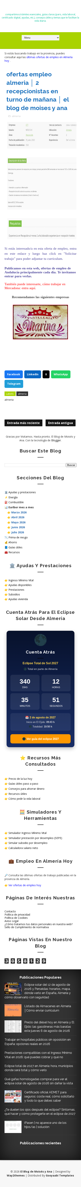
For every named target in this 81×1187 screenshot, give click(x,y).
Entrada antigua (60, 423)
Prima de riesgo (18, 537)
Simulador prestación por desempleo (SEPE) (35, 838)
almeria (16, 116)
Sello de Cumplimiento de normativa (27, 927)
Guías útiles (15, 547)
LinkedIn (32, 374)
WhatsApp (61, 374)
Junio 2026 (18, 527)
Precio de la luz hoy (20, 778)
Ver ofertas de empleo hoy (24, 885)
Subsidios (14, 594)
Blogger (56, 440)
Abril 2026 (17, 517)
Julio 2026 (17, 532)
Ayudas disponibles (20, 585)
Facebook (13, 374)
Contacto (10, 911)
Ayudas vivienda (18, 599)
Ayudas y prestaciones (22, 492)
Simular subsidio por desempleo (27, 843)
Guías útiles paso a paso (23, 783)
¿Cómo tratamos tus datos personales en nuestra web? (39, 924)
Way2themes (16, 1175)
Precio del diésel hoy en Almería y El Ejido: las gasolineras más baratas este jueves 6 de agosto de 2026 (49, 1027)
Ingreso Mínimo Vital (21, 580)
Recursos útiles (17, 794)
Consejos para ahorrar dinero (26, 788)
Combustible (16, 502)
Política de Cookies (16, 918)
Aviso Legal (11, 921)
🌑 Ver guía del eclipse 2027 (40, 738)
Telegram (14, 383)
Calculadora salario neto (23, 848)
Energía (13, 497)
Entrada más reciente (23, 423)
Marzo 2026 (19, 512)
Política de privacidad (17, 914)
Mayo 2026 (18, 522)
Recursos (14, 552)
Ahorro (12, 542)
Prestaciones (16, 589)
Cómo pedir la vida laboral (24, 798)
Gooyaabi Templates (60, 1175)
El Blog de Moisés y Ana (40, 8)
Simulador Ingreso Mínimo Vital (27, 833)
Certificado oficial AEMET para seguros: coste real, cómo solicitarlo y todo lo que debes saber (49, 1096)
